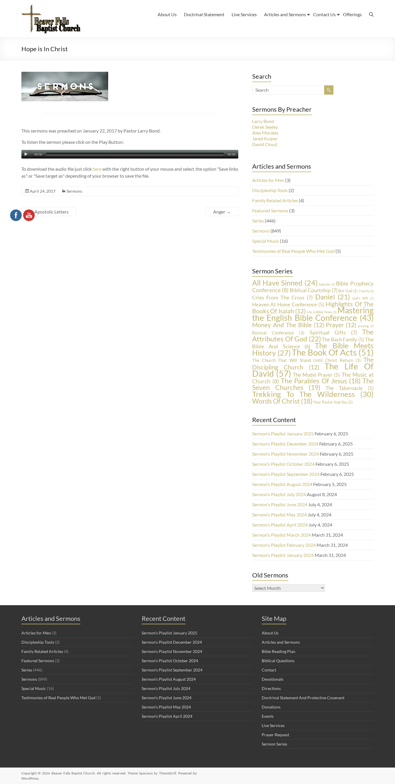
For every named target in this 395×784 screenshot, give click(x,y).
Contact (269, 669)
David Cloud (264, 144)
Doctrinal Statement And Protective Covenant (303, 697)
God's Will (363, 298)
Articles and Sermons (285, 14)
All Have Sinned (285, 283)
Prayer (341, 324)
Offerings (352, 14)
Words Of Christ (282, 401)
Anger (222, 211)
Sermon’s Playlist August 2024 (282, 484)
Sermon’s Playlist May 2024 (279, 514)
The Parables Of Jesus (321, 381)
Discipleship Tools (270, 190)
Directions (271, 688)
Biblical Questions (278, 660)
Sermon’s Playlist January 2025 (283, 433)
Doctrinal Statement (204, 14)
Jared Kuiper (265, 138)
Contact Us (324, 14)
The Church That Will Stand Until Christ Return (306, 360)
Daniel (332, 296)
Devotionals (272, 679)
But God (348, 290)
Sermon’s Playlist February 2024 (284, 545)
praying (366, 326)
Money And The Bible (288, 324)
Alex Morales (265, 132)
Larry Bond (263, 121)
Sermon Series (274, 743)
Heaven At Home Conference (288, 304)
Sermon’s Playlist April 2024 (280, 524)
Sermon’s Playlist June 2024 (279, 504)
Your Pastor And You (333, 402)
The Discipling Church (313, 363)
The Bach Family (343, 339)
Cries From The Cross (282, 297)
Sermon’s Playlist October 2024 (283, 464)
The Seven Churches (313, 384)
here (97, 169)
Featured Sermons (270, 210)
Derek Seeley (265, 127)
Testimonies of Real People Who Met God (293, 251)
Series (258, 220)
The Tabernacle (350, 388)
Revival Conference (278, 332)
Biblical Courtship (313, 290)
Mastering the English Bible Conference (313, 314)
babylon (327, 284)
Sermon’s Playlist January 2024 (283, 555)
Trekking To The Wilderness (313, 394)
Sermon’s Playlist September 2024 (286, 474)
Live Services (244, 14)
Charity (366, 291)
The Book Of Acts (333, 352)
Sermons (74, 191)
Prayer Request (275, 734)
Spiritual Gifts (333, 332)
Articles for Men (268, 180)
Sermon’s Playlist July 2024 (279, 494)
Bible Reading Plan (278, 651)
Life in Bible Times (321, 312)
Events (268, 716)
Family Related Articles (275, 200)
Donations (271, 706)
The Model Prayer (316, 375)
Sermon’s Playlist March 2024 (281, 535)
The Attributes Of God (313, 335)
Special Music (265, 241)
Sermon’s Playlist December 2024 (285, 443)
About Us (167, 14)
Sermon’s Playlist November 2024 (285, 454)
